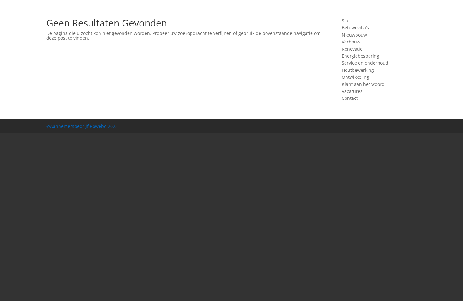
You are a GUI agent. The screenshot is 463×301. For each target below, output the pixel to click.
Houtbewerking (358, 70)
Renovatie (352, 49)
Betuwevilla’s (355, 28)
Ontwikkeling (355, 77)
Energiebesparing (360, 56)
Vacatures (352, 91)
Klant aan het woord (363, 84)
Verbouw (351, 42)
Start (347, 21)
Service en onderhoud (365, 63)
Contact (350, 98)
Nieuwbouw (354, 35)
